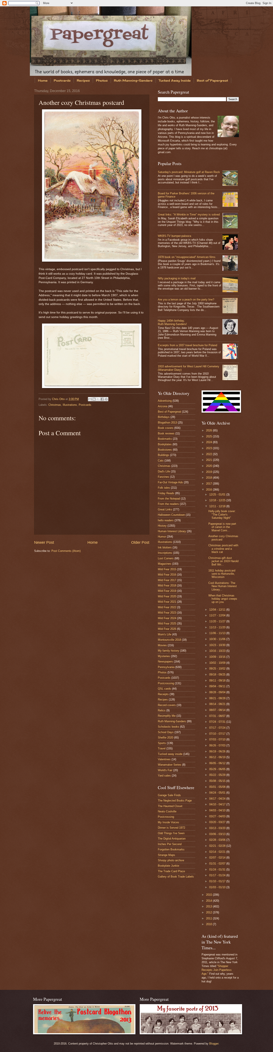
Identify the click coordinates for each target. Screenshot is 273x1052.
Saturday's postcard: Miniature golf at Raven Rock (189, 172)
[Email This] (90, 399)
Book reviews (166, 433)
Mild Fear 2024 (167, 618)
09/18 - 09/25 (217, 674)
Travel (162, 748)
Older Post (140, 542)
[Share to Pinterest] (106, 399)
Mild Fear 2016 (167, 574)
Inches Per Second (170, 844)
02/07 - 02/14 (217, 857)
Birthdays (164, 417)
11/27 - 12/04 (217, 615)
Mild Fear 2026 (167, 628)
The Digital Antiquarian (172, 838)
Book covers (165, 427)
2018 (209, 477)
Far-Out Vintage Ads (170, 482)
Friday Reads (166, 493)
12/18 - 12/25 (217, 500)
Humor (162, 536)
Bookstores (165, 449)
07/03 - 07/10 (217, 739)
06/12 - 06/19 (217, 757)
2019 (209, 471)
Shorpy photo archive (171, 860)
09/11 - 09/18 (217, 680)
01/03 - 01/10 (217, 887)
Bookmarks (165, 438)
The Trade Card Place (171, 871)
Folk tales (164, 487)
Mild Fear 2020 (167, 596)
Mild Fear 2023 (167, 612)
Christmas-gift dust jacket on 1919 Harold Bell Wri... (223, 561)
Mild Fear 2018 (167, 585)
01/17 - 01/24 (217, 875)
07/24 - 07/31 (217, 721)
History (162, 525)
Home (43, 80)
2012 (209, 912)
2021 (209, 460)
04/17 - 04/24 (217, 798)
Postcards (62, 80)
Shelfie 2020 (165, 737)
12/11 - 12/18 (217, 506)
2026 (209, 430)
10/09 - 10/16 (217, 656)
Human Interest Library (172, 531)
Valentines (164, 759)
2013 (209, 906)
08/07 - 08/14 (217, 710)
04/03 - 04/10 (217, 810)
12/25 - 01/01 (217, 494)
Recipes (83, 80)
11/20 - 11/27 (217, 621)
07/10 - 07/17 (217, 733)
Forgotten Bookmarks (171, 849)
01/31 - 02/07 (217, 863)
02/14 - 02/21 (217, 851)
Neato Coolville (167, 811)
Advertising (165, 400)
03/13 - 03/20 (217, 828)
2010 (209, 924)
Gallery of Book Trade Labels (176, 876)
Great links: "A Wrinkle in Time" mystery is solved (189, 214)
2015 (209, 894)
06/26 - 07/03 (217, 745)
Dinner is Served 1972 (171, 827)
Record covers (167, 705)
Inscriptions (165, 552)
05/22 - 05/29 (217, 775)
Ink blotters (165, 547)
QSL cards (164, 688)
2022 (209, 454)
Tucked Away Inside (175, 80)
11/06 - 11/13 (217, 633)
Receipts (163, 694)
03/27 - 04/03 (217, 816)
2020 (209, 465)
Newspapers (165, 661)
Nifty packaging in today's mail (177, 278)
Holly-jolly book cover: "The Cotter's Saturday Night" (222, 514)
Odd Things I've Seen (171, 833)
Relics (162, 710)
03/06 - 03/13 (217, 834)
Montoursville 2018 (169, 639)
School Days (166, 732)
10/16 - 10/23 (217, 650)
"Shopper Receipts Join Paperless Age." (217, 969)
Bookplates (165, 444)
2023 (209, 448)
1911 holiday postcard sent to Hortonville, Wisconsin (221, 574)
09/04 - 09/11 (217, 686)
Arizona (162, 406)
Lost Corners (166, 558)
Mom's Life (164, 634)
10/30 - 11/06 (217, 639)
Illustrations (70, 404)
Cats (161, 460)
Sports (162, 743)
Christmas (54, 404)
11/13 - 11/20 (217, 627)
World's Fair (165, 770)
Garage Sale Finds (169, 795)
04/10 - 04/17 (217, 804)
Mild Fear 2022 (167, 607)
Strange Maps (166, 855)
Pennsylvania (166, 667)
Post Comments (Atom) (66, 550)
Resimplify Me (167, 715)
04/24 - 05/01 (217, 792)
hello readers (166, 520)
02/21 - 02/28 (217, 845)
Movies (162, 645)
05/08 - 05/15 (217, 780)
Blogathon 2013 (167, 422)
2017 (209, 483)
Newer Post (44, 542)
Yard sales (164, 775)
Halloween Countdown (171, 514)
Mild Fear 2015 (167, 569)
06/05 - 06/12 (217, 763)
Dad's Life (164, 471)
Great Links (165, 509)
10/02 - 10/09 (217, 662)
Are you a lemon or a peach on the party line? (186, 299)
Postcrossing (166, 683)
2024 (209, 442)
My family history (168, 650)
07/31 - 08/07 (217, 716)
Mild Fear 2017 (167, 580)
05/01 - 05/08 (217, 786)
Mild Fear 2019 (167, 590)
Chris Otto (58, 399)
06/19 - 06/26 (217, 751)
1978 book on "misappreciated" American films (186, 257)
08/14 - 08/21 (217, 704)
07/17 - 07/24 (217, 727)
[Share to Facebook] (102, 399)
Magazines (164, 563)
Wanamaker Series (169, 764)
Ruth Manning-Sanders (133, 80)
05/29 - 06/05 (217, 769)
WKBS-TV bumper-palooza (174, 235)
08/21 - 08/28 (217, 698)
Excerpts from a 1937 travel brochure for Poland (187, 345)
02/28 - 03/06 (217, 839)
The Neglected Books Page (175, 800)
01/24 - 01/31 (217, 869)
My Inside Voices (168, 822)
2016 (209, 489)
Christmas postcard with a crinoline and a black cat (223, 549)
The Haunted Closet (170, 806)
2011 (209, 918)
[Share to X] (98, 399)
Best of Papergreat (212, 80)
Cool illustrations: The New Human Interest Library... (222, 586)
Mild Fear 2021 (167, 601)
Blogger (213, 1043)
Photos (102, 80)
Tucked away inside (170, 754)
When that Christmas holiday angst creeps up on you (222, 599)
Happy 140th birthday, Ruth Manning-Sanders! (172, 322)
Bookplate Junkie (168, 865)
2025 (209, 436)
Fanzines (163, 476)
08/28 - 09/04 (217, 692)
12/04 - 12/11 (217, 609)
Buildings (163, 455)
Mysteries (164, 656)
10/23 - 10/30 (217, 645)
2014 (209, 900)
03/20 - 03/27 (217, 822)
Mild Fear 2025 (167, 623)
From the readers (168, 503)
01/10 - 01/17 (217, 881)
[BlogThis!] (94, 399)
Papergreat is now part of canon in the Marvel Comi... (222, 527)
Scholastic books (168, 726)
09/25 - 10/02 (217, 668)
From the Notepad (169, 498)
